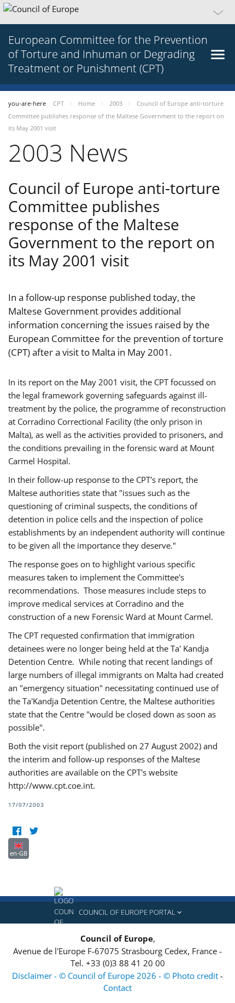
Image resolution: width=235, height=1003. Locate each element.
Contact (117, 987)
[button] (117, 12)
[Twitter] (33, 831)
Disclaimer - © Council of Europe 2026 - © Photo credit (116, 975)
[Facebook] (16, 831)
